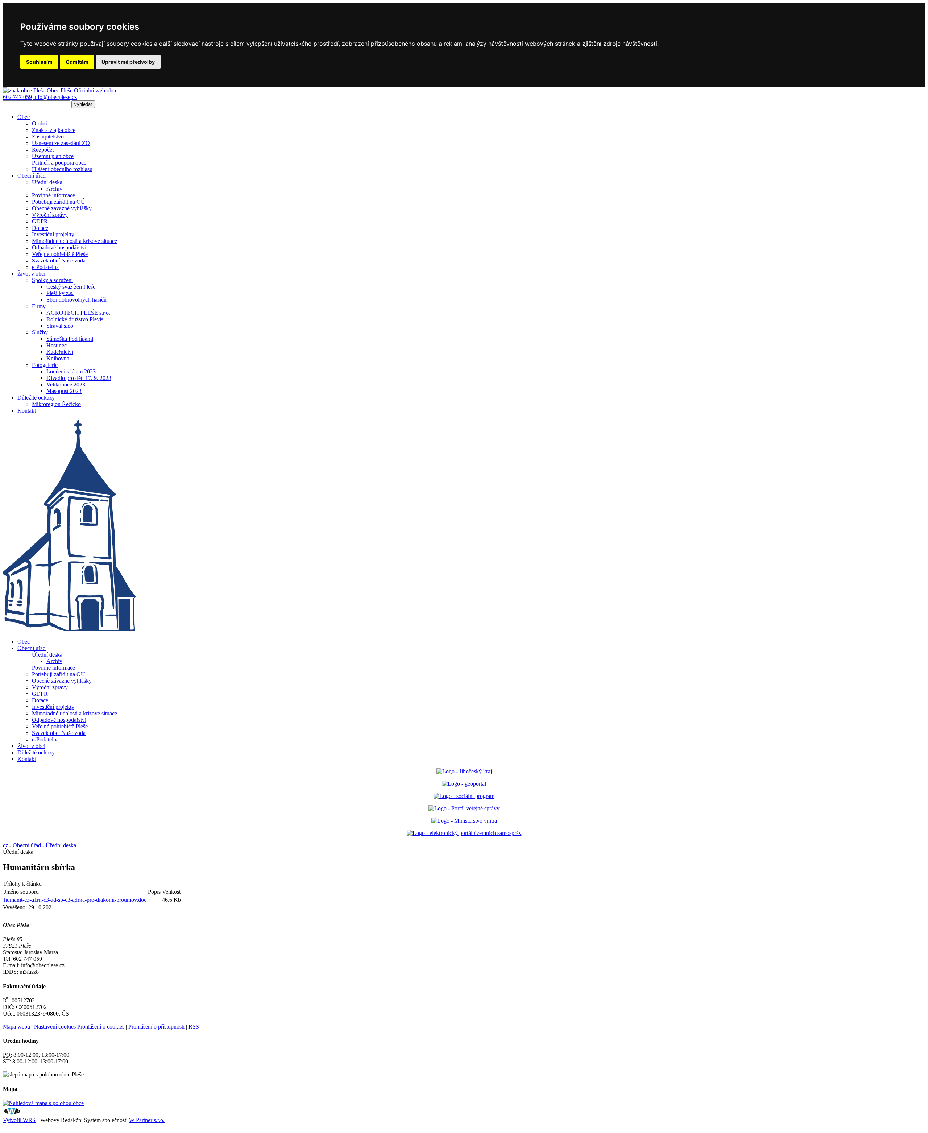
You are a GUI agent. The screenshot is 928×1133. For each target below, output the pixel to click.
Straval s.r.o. (60, 326)
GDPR (40, 221)
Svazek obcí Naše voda (59, 260)
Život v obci (31, 273)
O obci (39, 123)
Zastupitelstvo (48, 136)
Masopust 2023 (64, 391)
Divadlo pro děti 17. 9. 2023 (78, 378)
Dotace (40, 228)
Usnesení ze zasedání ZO (61, 143)
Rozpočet (43, 149)
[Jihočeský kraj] (464, 771)
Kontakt (26, 411)
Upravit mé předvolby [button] (128, 62)
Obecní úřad (31, 176)
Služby (40, 332)
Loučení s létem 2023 (71, 371)
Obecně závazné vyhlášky (62, 208)
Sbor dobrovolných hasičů (76, 300)
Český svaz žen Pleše (70, 287)
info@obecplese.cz (55, 97)
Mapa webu (16, 1027)
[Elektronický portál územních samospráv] (464, 833)
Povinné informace (53, 195)
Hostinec (56, 345)
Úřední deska (47, 182)
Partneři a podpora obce (59, 163)
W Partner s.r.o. (147, 1120)
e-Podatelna (45, 267)
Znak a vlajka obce (53, 130)
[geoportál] (464, 784)
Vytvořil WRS (19, 1120)
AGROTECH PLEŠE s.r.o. (78, 313)
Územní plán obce (53, 156)
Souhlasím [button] (39, 62)
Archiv (54, 189)
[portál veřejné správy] (464, 808)
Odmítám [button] (77, 62)
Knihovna (57, 358)
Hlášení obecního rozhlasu (62, 169)
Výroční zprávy (50, 215)
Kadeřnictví (59, 352)
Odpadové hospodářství (59, 247)
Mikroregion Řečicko (56, 404)
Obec (23, 117)
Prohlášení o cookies (101, 1027)
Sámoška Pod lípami (69, 339)
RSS (193, 1027)
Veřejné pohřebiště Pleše (60, 254)
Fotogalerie (45, 365)
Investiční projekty (53, 234)
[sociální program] (464, 796)
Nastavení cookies (55, 1027)
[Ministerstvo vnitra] (464, 821)
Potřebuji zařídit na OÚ (58, 202)
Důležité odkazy (36, 397)
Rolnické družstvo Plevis (74, 319)
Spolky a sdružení (52, 280)
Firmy (39, 306)
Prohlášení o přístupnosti (156, 1027)
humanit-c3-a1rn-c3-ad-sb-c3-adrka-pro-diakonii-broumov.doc (75, 900)
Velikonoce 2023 (65, 384)
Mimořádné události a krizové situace (74, 241)
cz (5, 845)
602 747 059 (17, 97)
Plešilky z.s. (60, 293)
